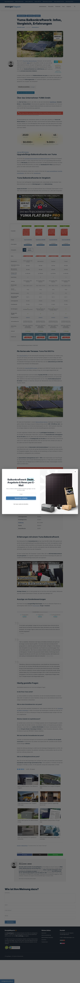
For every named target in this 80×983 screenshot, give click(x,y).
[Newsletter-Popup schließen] (75, 471)
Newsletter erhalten (21, 498)
